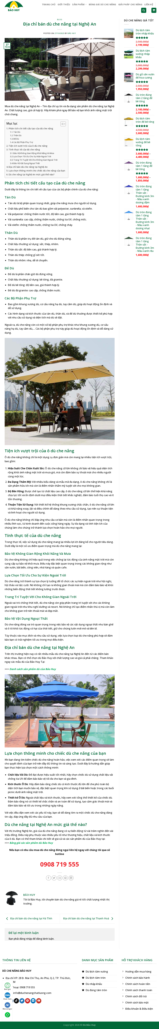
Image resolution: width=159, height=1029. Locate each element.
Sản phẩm (78, 4)
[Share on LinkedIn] (71, 877)
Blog (59, 19)
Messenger (7, 1009)
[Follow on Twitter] (22, 1000)
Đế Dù (16, 138)
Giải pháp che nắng (130, 4)
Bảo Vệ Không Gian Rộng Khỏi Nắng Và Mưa (33, 153)
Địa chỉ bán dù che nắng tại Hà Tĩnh (31, 918)
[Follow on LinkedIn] (33, 1000)
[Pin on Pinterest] (65, 877)
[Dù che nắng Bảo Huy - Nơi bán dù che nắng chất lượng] (16, 7)
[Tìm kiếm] (143, 10)
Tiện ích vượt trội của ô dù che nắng (28, 145)
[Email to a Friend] (59, 877)
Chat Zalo (7, 999)
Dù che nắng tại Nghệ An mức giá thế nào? (32, 174)
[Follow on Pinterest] (27, 1000)
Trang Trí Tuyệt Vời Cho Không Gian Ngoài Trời (35, 159)
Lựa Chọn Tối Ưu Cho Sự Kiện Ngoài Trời (32, 156)
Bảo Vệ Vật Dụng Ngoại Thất (26, 163)
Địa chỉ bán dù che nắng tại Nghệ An (28, 166)
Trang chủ (49, 4)
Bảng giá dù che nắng (102, 4)
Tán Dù (16, 132)
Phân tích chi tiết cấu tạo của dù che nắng (31, 128)
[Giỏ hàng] (154, 10)
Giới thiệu (64, 4)
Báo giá (7, 989)
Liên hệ (148, 4)
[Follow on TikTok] (16, 1000)
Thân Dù (17, 135)
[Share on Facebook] (48, 877)
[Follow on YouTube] (38, 1000)
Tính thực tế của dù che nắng (24, 149)
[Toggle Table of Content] (61, 124)
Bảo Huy (72, 33)
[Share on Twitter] (54, 877)
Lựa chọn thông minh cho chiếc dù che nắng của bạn (37, 170)
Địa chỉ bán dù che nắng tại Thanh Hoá (86, 918)
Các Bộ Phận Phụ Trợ (23, 142)
